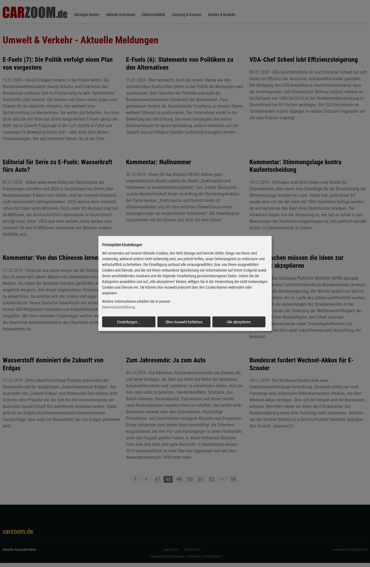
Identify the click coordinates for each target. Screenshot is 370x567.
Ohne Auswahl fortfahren (184, 322)
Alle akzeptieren (239, 322)
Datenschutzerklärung (118, 307)
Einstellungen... (129, 322)
